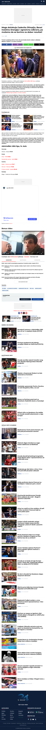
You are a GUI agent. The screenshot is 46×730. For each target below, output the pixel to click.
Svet (25, 3)
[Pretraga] (41, 1)
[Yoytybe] (33, 720)
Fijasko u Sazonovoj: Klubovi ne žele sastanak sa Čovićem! (29, 374)
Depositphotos (23, 725)
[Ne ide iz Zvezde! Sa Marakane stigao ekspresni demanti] (9, 577)
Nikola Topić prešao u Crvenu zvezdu (16, 93)
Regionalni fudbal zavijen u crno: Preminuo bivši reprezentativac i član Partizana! (30, 602)
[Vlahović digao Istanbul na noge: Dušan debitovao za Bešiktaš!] (9, 446)
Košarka (11, 24)
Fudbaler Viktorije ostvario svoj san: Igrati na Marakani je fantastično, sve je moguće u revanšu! (30, 628)
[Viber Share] (17, 44)
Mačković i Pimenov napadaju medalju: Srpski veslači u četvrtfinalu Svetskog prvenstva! (23, 266)
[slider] (23, 252)
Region (20, 713)
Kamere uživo (9, 3)
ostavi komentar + (37, 299)
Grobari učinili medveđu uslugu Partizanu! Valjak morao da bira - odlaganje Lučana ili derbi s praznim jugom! (29, 524)
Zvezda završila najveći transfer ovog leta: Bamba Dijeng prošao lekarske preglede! (30, 361)
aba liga (32, 288)
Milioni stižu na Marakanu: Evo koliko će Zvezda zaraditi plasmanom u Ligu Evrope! (30, 414)
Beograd (21, 711)
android (16, 257)
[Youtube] (26, 313)
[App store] (31, 712)
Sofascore (10, 223)
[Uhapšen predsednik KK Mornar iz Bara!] (28, 126)
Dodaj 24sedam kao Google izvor (24, 47)
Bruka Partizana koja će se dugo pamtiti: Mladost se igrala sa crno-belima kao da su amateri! (29, 536)
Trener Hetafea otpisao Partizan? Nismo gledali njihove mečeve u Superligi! (28, 549)
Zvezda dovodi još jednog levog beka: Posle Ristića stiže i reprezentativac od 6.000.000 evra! (30, 457)
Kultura (12, 717)
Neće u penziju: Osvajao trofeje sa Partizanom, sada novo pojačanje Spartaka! (17, 125)
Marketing (19, 723)
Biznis (41, 3)
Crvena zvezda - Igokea (9, 169)
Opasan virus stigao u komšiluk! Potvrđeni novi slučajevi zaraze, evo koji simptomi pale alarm (24, 274)
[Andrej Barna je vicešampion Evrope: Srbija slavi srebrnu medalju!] (9, 643)
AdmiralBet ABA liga (29, 81)
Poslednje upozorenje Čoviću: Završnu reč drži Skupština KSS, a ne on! (30, 387)
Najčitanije (23, 260)
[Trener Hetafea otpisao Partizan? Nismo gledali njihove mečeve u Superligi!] (9, 551)
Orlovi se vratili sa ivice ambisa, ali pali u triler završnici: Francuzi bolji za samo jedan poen (30, 510)
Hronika (29, 3)
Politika (14, 3)
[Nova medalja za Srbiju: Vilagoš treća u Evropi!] (9, 682)
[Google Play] (40, 712)
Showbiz (22, 3)
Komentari (37, 260)
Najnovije (4, 3)
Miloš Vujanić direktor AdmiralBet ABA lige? (16, 318)
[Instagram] (21, 313)
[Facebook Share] (7, 44)
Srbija (11, 719)
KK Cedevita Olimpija (12, 288)
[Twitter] (24, 313)
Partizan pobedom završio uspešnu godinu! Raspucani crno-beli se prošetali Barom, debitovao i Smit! (16, 117)
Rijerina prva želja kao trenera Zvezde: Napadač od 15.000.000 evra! (30, 588)
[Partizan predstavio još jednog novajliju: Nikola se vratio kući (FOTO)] (9, 346)
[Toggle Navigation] (43, 1)
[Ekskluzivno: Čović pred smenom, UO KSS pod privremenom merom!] (9, 433)
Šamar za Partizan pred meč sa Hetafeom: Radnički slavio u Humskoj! (30, 400)
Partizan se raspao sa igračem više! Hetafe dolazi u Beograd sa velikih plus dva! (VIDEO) (30, 615)
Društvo (33, 3)
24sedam (26, 257)
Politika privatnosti (31, 723)
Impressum (13, 723)
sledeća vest (34, 316)
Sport (18, 3)
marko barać (38, 288)
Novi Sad (21, 717)
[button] (23, 243)
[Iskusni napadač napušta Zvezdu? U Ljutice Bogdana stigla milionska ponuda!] (9, 669)
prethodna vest (15, 316)
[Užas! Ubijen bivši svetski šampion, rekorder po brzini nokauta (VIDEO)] (9, 656)
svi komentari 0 (25, 299)
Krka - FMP (6, 157)
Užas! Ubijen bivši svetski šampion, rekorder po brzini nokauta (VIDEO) (29, 653)
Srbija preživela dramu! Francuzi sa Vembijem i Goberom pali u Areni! (29, 483)
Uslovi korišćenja (39, 723)
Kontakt (8, 723)
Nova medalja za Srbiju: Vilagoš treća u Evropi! (30, 679)
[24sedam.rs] (6, 2)
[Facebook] (19, 313)
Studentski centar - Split (9, 159)
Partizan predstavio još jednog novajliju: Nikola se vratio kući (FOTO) (30, 343)
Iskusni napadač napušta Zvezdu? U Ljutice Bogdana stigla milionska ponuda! (29, 667)
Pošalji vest (24, 723)
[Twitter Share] (39, 44)
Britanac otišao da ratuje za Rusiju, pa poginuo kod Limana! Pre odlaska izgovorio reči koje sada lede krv (24, 270)
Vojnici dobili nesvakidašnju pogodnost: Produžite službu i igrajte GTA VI (22, 263)
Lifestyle (38, 3)
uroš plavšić (5, 290)
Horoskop (21, 715)
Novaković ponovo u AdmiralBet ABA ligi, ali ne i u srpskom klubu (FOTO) (30, 330)
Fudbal (19, 366)
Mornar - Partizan (8, 167)
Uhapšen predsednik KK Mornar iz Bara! (38, 124)
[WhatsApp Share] (28, 44)
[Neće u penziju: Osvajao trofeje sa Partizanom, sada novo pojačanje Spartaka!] (6, 126)
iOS (11, 257)
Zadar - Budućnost (8, 164)
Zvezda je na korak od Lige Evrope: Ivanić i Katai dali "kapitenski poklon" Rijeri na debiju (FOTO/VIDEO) (30, 562)
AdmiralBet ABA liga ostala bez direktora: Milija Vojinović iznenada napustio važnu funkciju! (36, 318)
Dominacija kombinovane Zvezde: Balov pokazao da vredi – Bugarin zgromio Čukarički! (29, 497)
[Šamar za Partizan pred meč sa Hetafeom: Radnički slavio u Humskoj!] (9, 403)
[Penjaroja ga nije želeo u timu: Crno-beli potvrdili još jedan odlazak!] (9, 473)
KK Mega (4, 288)
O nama (4, 723)
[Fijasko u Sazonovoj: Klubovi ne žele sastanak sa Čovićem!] (9, 377)
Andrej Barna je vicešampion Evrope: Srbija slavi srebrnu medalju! (30, 640)
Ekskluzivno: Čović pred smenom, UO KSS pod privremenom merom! (30, 430)
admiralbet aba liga (23, 288)
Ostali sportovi (21, 644)
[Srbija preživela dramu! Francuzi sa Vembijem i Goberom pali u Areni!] (9, 486)
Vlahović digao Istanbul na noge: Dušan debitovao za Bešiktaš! (28, 443)
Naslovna (3, 24)
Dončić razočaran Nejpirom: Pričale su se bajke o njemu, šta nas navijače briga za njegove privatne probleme (38, 117)
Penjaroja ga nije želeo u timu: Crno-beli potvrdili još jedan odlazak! (29, 470)
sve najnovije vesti (23, 281)
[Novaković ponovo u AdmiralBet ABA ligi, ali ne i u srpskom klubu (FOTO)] (9, 333)
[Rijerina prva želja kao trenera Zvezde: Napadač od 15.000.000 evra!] (9, 591)
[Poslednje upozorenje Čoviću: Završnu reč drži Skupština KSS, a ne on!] (9, 390)
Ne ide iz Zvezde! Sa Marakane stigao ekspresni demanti (30, 574)
